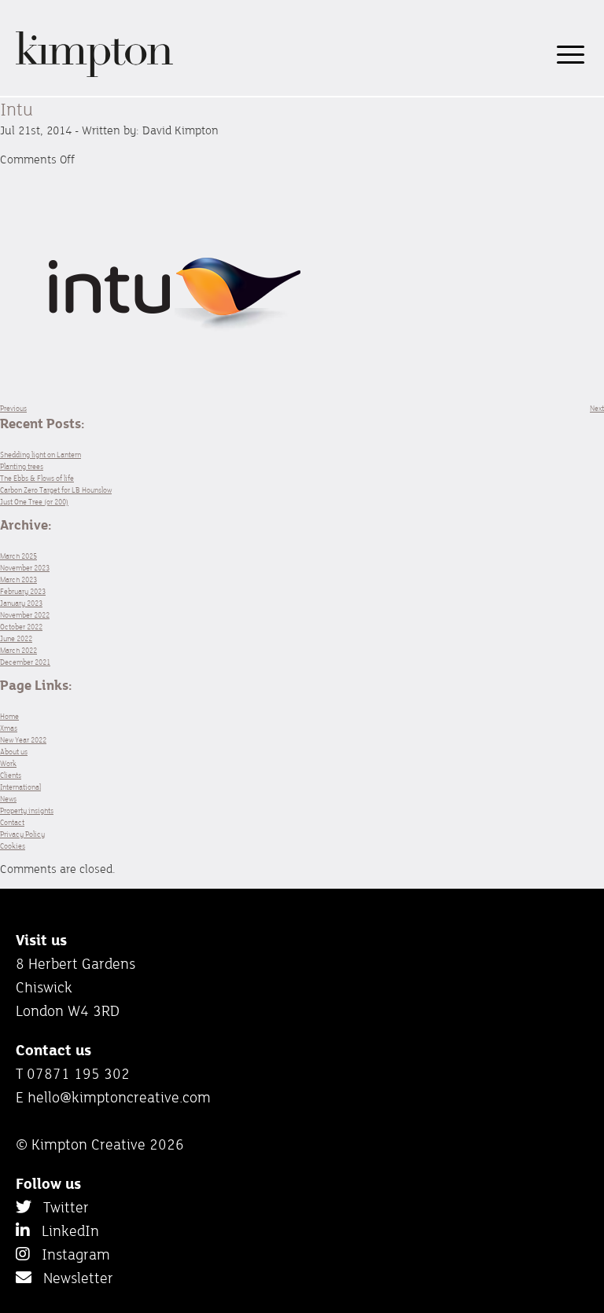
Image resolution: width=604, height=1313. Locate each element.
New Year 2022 (23, 740)
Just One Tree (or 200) (34, 502)
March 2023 (18, 579)
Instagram (70, 1254)
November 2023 (25, 568)
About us (14, 751)
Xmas (8, 728)
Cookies (12, 846)
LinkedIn (64, 1230)
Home (9, 716)
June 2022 (16, 638)
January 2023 (21, 603)
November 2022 (25, 615)
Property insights (26, 810)
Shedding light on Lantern (40, 454)
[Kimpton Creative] (94, 74)
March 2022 (18, 650)
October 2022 (21, 627)
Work (8, 763)
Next (597, 408)
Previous (13, 408)
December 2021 (25, 662)
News (8, 799)
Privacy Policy (22, 834)
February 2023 (23, 591)
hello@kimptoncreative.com (119, 1096)
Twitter (60, 1206)
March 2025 (18, 556)
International (20, 787)
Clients (10, 775)
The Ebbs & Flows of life (37, 478)
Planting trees (21, 466)
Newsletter (72, 1277)
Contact (12, 822)
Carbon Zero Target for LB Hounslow (56, 490)
